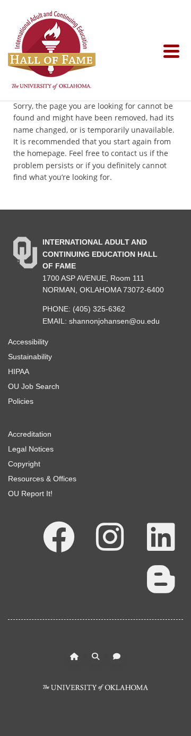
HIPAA (18, 371)
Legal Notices (31, 449)
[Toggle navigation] (173, 50)
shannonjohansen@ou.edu (114, 321)
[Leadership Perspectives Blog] (161, 578)
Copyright (24, 464)
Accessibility (28, 341)
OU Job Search (33, 386)
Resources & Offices (42, 478)
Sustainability (30, 356)
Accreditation (29, 434)
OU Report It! (30, 493)
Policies (20, 401)
